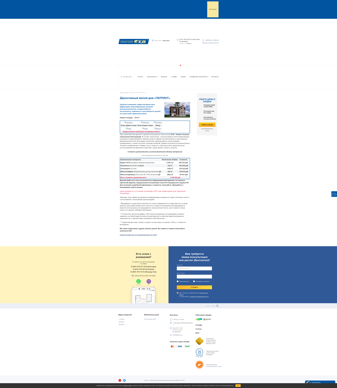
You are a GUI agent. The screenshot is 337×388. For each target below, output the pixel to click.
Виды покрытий (125, 315)
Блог (197, 333)
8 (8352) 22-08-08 (212, 40)
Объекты (164, 77)
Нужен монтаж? (184, 281)
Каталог (126, 92)
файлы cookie (128, 385)
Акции (183, 77)
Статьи (198, 329)
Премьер (121, 324)
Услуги (140, 77)
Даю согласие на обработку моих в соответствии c (194, 294)
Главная (122, 92)
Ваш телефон (181, 273)
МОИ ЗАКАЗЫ (213, 9)
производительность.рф (213, 366)
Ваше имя (180, 265)
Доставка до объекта (202, 281)
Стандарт (121, 319)
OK (238, 385)
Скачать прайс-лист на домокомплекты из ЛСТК (138, 235)
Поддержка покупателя (198, 77)
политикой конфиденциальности (199, 296)
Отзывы (174, 77)
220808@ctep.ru (177, 335)
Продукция (127, 77)
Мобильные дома (151, 315)
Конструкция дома (150, 319)
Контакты (215, 77)
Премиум (121, 322)
